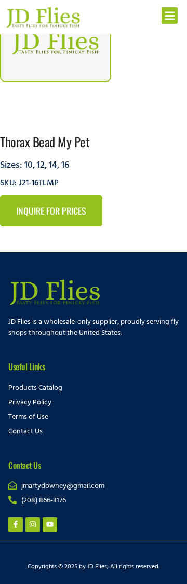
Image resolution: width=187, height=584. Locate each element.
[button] (170, 15)
